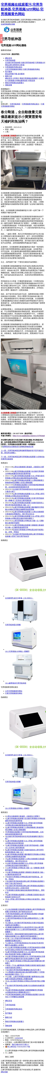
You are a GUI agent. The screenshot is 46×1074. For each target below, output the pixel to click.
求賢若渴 (31, 80)
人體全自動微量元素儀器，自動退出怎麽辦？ (23, 816)
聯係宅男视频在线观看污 (29, 78)
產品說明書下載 (11, 74)
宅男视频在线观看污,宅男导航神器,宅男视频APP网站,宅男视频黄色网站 (22, 9)
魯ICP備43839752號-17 (20, 1044)
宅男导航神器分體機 (13, 625)
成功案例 (21, 74)
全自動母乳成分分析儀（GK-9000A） (19, 598)
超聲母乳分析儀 (18, 65)
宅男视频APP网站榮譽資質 (17, 80)
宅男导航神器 (10, 60)
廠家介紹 (8, 76)
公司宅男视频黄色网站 (13, 69)
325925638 (19, 1038)
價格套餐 (8, 85)
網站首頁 (8, 58)
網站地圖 (11, 24)
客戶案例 (8, 71)
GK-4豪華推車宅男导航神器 (15, 683)
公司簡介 (15, 78)
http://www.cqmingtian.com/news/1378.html (29, 436)
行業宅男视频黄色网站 (31, 69)
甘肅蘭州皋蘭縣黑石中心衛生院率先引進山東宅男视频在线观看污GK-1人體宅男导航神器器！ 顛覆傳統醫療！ (24, 929)
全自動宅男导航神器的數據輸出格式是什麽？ (24, 970)
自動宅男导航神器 (28, 63)
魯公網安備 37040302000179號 (18, 1047)
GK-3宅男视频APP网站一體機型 (17, 651)
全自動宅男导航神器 (13, 63)
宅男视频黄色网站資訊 (13, 67)
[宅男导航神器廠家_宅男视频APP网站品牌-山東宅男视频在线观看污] (13, 33)
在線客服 (4, 24)
